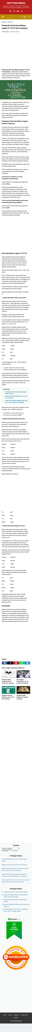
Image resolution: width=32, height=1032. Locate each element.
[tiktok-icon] (22, 11)
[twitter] (10, 662)
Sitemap (16, 1017)
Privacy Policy (24, 1015)
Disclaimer (16, 1015)
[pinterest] (16, 662)
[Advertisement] (16, 51)
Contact (10, 1015)
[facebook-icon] (10, 11)
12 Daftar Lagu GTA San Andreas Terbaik (15, 892)
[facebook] (4, 662)
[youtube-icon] (18, 11)
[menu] (4, 17)
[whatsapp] (22, 662)
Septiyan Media (16, 3)
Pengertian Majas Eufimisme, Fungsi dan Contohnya (22, 697)
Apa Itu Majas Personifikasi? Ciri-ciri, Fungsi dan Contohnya (22, 681)
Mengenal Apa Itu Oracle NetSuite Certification (14, 865)
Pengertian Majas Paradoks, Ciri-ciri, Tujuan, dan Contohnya (8, 681)
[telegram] (27, 662)
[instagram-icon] (14, 11)
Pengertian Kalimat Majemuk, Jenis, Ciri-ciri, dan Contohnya (8, 697)
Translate (15, 850)
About (4, 1015)
